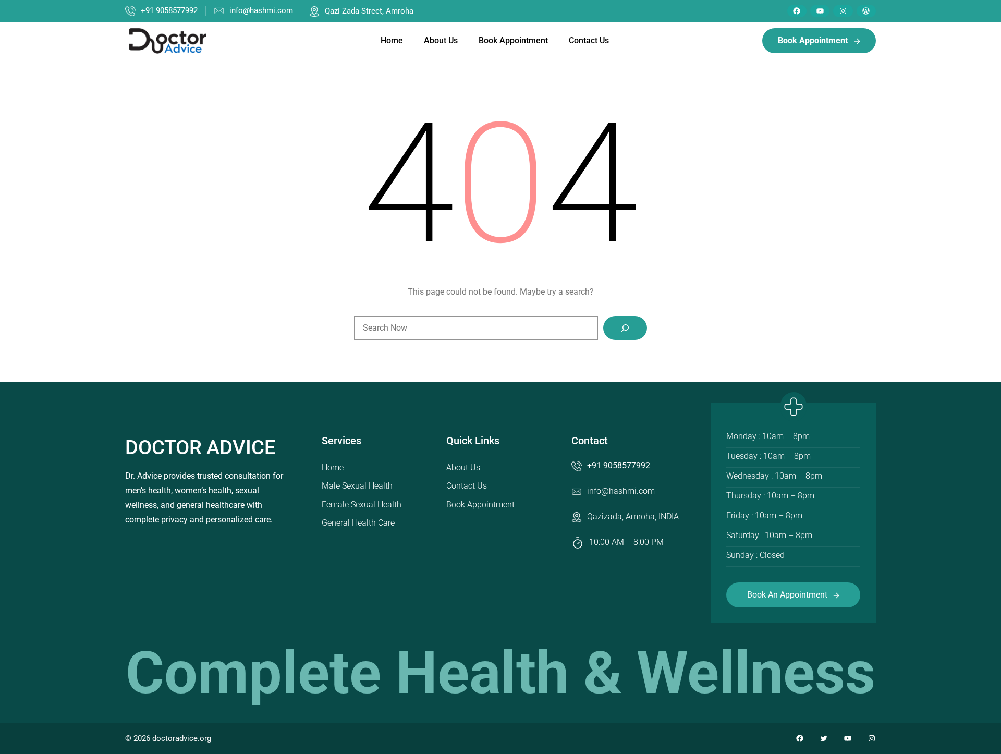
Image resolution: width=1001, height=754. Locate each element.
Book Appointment (480, 504)
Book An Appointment (787, 595)
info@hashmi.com (261, 10)
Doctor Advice (200, 447)
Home (333, 467)
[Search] (625, 328)
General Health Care (358, 523)
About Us (463, 467)
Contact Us (466, 486)
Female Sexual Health (361, 504)
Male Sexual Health (357, 486)
